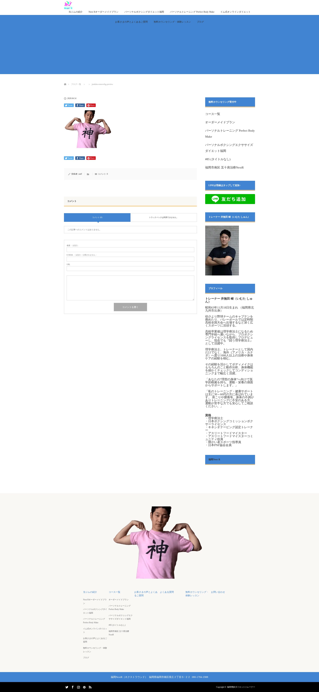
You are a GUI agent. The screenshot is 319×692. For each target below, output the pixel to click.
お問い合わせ (218, 592)
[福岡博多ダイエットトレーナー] (159, 576)
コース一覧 (212, 114)
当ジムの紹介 (76, 12)
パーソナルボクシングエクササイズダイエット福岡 (121, 617)
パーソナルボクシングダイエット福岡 (144, 12)
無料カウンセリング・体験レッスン (172, 22)
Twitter (66, 686)
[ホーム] (65, 80)
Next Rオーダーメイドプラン (103, 12)
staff (80, 174)
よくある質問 (167, 592)
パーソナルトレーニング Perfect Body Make (192, 12)
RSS (89, 686)
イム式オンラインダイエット (235, 12)
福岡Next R (214, 459)
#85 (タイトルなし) (217, 159)
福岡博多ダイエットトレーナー (241, 687)
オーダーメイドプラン (220, 122)
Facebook (72, 686)
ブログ (200, 22)
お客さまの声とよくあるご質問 (131, 22)
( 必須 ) (72, 245)
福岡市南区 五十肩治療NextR (224, 167)
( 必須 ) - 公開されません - (82, 255)
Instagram (78, 686)
